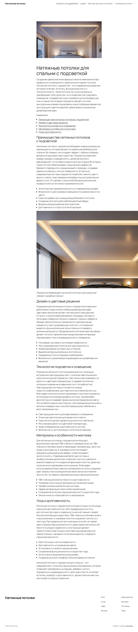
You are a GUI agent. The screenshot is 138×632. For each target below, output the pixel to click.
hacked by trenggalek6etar (67, 3)
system (83, 3)
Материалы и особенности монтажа (57, 128)
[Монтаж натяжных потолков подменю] (113, 3)
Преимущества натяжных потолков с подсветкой (63, 119)
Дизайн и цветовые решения (53, 122)
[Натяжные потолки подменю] (132, 3)
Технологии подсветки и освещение (57, 125)
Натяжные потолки (15, 3)
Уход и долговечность (49, 131)
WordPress (129, 626)
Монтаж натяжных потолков (100, 3)
